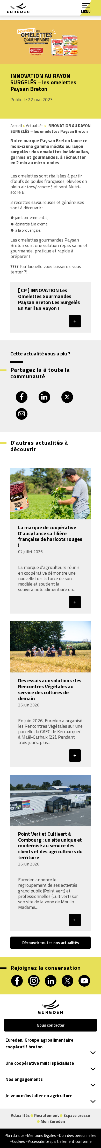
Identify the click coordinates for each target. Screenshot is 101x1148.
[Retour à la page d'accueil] (18, 8)
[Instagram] (34, 981)
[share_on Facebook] (21, 397)
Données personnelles (77, 1135)
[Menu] (86, 6)
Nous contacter (50, 1025)
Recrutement (46, 1115)
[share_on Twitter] (67, 397)
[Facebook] (17, 981)
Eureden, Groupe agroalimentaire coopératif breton (39, 1043)
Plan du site (14, 1135)
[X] (67, 981)
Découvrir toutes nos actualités (50, 943)
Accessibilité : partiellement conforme (60, 1141)
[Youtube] (84, 981)
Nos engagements (24, 1079)
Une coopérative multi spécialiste (39, 1063)
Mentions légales (41, 1135)
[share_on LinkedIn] (44, 397)
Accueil (16, 125)
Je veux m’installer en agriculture (39, 1095)
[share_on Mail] (21, 414)
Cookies (18, 1141)
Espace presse (76, 1115)
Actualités (35, 125)
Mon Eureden (53, 1121)
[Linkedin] (50, 981)
